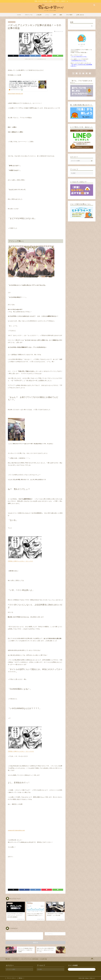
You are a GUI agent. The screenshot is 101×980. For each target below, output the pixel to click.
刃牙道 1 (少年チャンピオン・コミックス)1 (21, 751)
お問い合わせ (80, 14)
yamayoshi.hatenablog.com (16, 830)
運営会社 (20, 978)
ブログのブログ (15, 959)
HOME (19, 14)
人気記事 (39, 14)
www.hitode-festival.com (15, 93)
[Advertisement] (21, 874)
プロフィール (29, 14)
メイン (47, 14)
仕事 (54, 14)
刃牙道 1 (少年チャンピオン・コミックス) (20, 561)
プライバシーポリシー (11, 978)
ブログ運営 (69, 14)
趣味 (61, 14)
